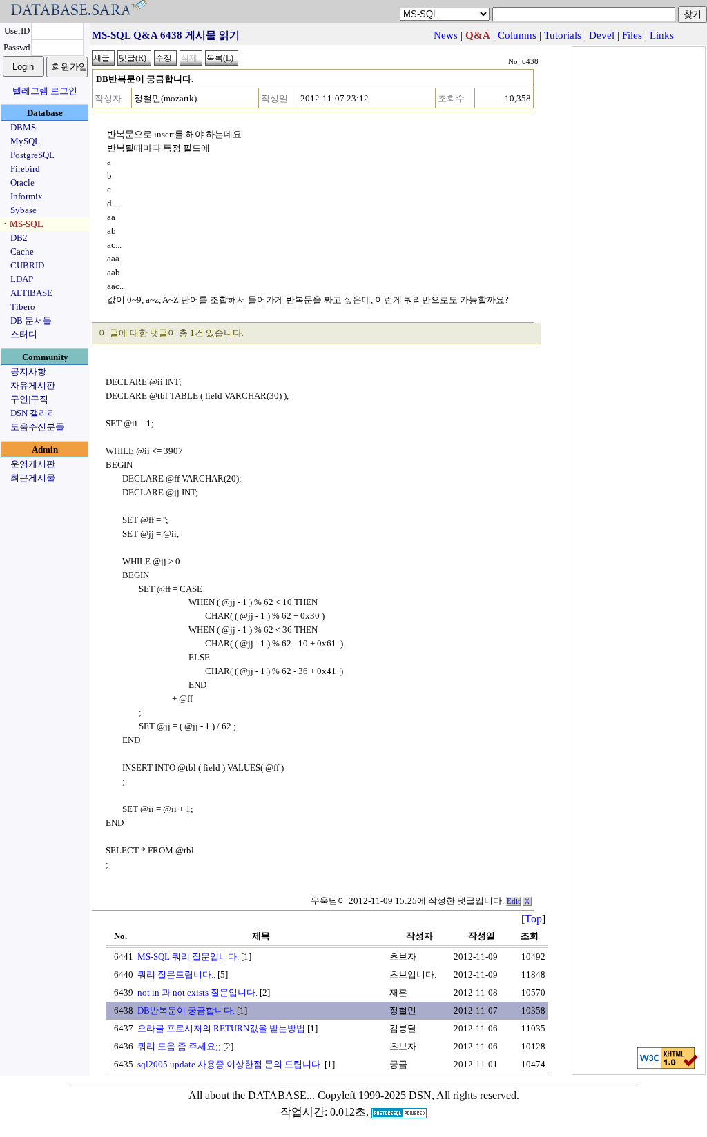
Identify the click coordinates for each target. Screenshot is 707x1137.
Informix (26, 196)
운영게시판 (32, 464)
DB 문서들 (31, 320)
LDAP (21, 279)
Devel (601, 35)
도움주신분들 (37, 427)
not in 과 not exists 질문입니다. (197, 992)
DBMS (23, 127)
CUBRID (27, 265)
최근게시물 (32, 478)
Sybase (23, 210)
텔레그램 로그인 (44, 91)
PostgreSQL (32, 155)
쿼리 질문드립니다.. (176, 974)
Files (632, 35)
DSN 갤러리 (33, 413)
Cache (22, 251)
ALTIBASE (31, 293)
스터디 (23, 334)
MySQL (25, 141)
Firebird (25, 169)
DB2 (19, 238)
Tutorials (562, 35)
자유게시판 (32, 385)
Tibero (22, 306)
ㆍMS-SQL (22, 224)
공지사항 (28, 371)
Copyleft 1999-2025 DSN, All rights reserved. (418, 1095)
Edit (513, 901)
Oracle (22, 182)
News (446, 35)
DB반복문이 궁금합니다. (186, 1010)
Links (662, 35)
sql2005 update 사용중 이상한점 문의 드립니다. (229, 1064)
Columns (517, 35)
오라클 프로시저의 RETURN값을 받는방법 (221, 1028)
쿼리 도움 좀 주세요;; (179, 1046)
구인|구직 (29, 399)
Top (533, 919)
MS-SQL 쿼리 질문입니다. (188, 956)
